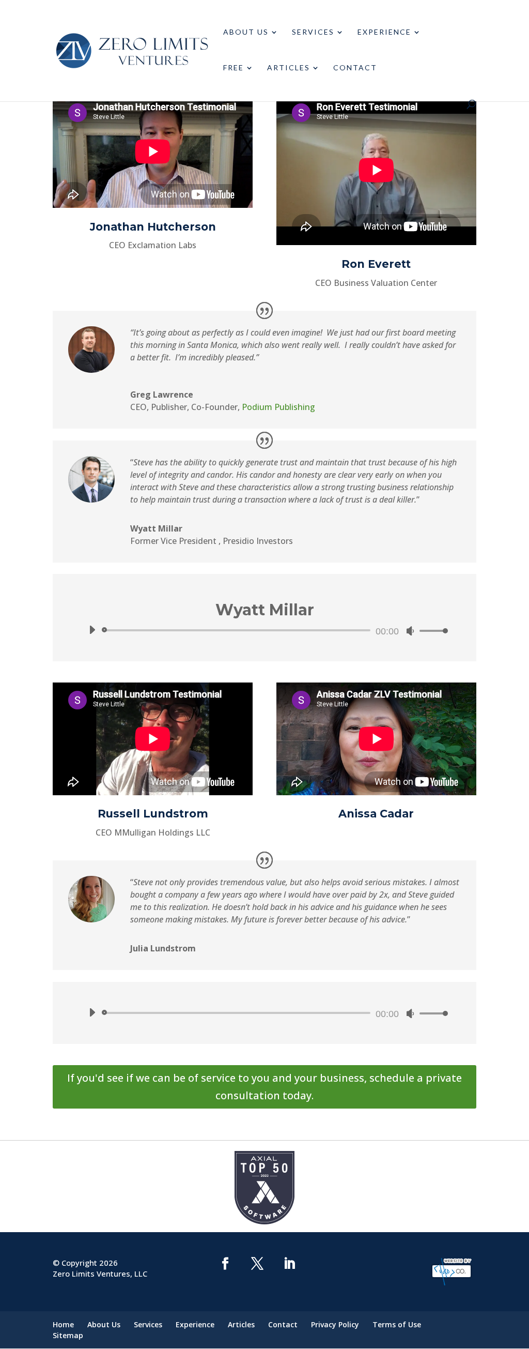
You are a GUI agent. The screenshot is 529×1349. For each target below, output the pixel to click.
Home (63, 1324)
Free (233, 68)
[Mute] (410, 630)
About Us (246, 32)
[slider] (430, 630)
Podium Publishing (278, 407)
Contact (355, 68)
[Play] (92, 630)
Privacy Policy (335, 1324)
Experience (384, 32)
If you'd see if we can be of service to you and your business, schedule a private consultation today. (264, 1086)
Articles (288, 68)
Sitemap (68, 1335)
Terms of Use (396, 1324)
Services (313, 32)
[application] (264, 630)
